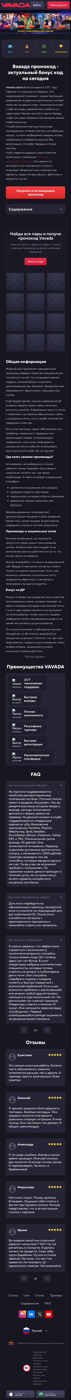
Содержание (30, 1303)
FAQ (48, 1303)
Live (26, 1295)
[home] (15, 5)
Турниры (56, 1295)
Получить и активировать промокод (35, 192)
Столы (39, 1295)
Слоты (13, 1295)
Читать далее (34, 656)
